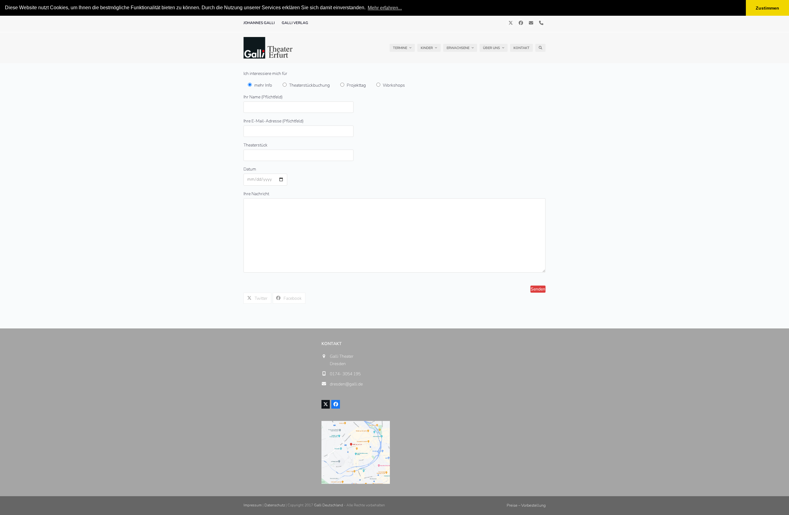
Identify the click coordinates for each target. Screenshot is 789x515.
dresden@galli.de (346, 384)
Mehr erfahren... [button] (385, 7)
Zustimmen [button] (767, 8)
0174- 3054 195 (345, 374)
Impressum (252, 505)
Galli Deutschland (328, 505)
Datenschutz (274, 505)
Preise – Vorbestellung (526, 505)
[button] (540, 48)
